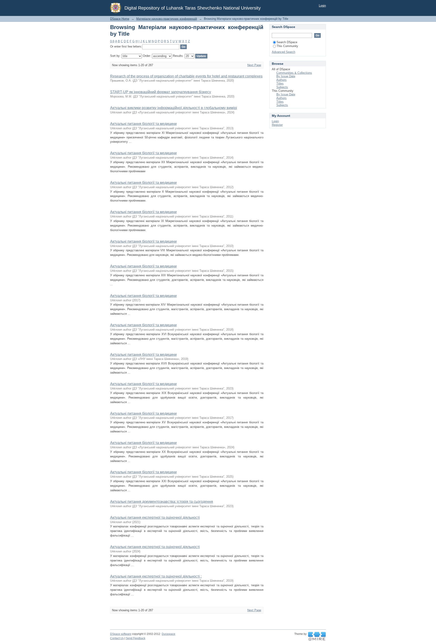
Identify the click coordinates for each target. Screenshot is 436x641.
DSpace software (120, 634)
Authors (281, 80)
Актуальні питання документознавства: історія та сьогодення (161, 502)
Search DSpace (287, 42)
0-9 (112, 41)
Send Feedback (135, 638)
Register (277, 125)
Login (322, 5)
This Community (287, 46)
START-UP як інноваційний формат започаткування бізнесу (160, 92)
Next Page (254, 65)
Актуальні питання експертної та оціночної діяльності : (156, 576)
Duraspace (168, 634)
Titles (280, 83)
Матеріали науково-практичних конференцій (166, 18)
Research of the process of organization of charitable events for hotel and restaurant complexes (186, 76)
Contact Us (117, 638)
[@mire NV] (317, 636)
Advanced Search (283, 52)
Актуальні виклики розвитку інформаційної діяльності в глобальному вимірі (173, 108)
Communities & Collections (294, 73)
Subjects (282, 87)
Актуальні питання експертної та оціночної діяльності (155, 517)
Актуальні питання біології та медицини (143, 124)
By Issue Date (285, 76)
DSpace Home (119, 18)
